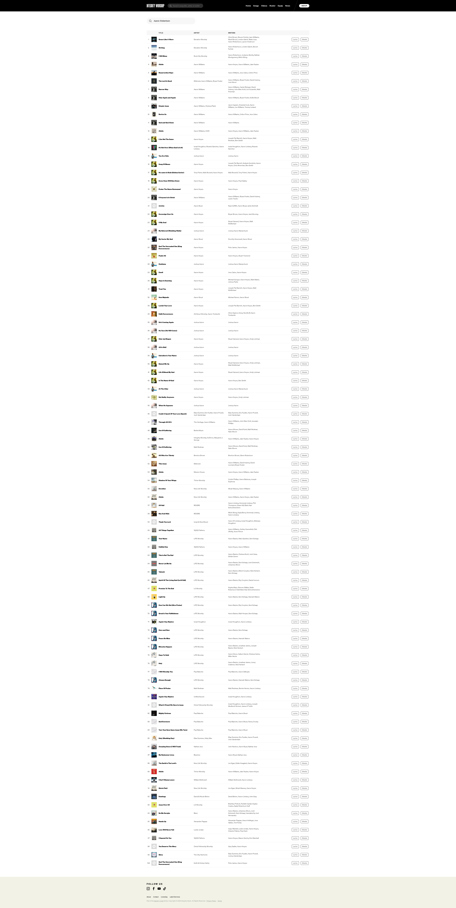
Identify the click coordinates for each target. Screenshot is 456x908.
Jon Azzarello (251, 89)
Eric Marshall (254, 838)
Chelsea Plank (210, 106)
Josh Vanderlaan (200, 415)
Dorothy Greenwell (235, 239)
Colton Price (253, 73)
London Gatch (243, 39)
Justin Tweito (233, 199)
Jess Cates (244, 73)
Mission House (199, 472)
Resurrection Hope (166, 73)
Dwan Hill (240, 505)
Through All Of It (165, 422)
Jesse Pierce (238, 531)
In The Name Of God (166, 380)
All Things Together (166, 530)
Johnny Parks (233, 282)
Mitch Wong (242, 57)
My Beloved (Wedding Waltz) (170, 231)
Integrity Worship (200, 438)
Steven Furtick (243, 37)
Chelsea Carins (254, 654)
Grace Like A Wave (166, 39)
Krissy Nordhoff (244, 313)
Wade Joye (253, 39)
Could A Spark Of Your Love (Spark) (173, 414)
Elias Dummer (199, 413)
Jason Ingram (233, 105)
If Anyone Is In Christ (167, 197)
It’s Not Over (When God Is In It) (171, 147)
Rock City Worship (200, 56)
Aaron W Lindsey (234, 521)
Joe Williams (239, 107)
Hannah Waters (254, 597)
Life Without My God (166, 372)
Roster (272, 5)
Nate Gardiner (244, 538)
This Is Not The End (166, 555)
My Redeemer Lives (166, 755)
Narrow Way (163, 89)
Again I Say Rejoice (166, 622)
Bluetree (197, 755)
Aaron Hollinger (248, 820)
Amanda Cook (244, 105)
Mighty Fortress (165, 713)
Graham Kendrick (249, 163)
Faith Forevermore (166, 314)
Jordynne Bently (248, 55)
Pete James (232, 247)
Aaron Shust (198, 239)
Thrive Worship (199, 480)
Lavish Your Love (165, 305)
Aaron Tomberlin (214, 314)
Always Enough (165, 680)
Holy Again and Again (167, 98)
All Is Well (162, 347)
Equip (280, 5)
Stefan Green (233, 556)
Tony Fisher (198, 172)
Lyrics (295, 39)
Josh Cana (253, 554)
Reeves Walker (243, 587)
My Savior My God (166, 239)
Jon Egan (231, 763)
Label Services (175, 897)
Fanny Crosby (253, 721)
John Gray (253, 796)
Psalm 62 (162, 256)
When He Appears (166, 405)
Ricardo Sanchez (212, 146)
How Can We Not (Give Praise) (170, 605)
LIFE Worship (199, 538)
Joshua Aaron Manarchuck (238, 231)
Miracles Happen (165, 647)
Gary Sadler (232, 846)
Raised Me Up (164, 364)
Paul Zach (243, 831)
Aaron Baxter (233, 538)
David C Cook (158, 901)
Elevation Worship (200, 39)
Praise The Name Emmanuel (170, 189)
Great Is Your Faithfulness (168, 613)
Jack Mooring (253, 214)
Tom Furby (238, 822)
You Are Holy (164, 156)
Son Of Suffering (165, 430)
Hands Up (162, 821)
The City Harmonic (200, 855)
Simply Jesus (164, 106)
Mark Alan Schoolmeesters (240, 506)
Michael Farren (233, 297)
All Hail (161, 505)
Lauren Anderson (248, 42)
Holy (160, 663)
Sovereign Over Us (166, 214)
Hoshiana (162, 264)
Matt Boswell (207, 172)
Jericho (161, 206)
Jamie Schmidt (252, 206)
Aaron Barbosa (244, 479)
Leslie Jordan (199, 830)
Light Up (162, 597)
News (287, 5)
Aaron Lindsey (246, 146)
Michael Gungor (234, 279)
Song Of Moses (164, 164)
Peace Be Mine (164, 638)
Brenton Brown (199, 455)
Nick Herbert (255, 571)
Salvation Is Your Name (168, 355)
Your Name (163, 538)
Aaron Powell (218, 413)
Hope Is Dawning (165, 281)
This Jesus (163, 464)
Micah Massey (233, 489)
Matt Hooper (243, 613)
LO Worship (198, 588)
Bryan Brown (233, 214)
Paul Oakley (242, 181)
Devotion (162, 489)
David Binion (232, 796)
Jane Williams (254, 37)
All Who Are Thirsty (166, 455)
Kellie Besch (254, 98)
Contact (156, 897)
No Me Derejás (164, 813)
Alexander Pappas (200, 821)
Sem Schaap (254, 538)
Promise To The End (166, 588)
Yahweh (162, 572)
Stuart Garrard (233, 221)
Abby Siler (208, 738)
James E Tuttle (247, 706)
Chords (304, 39)
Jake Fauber (254, 64)
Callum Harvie (243, 654)
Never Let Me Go (165, 563)
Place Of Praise (165, 688)
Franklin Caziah (246, 804)
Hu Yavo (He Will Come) (168, 330)
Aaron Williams (199, 64)
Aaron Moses (233, 429)
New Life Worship (200, 489)
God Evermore (164, 721)
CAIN (207, 131)
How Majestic (164, 297)
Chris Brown (232, 37)
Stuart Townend (244, 256)
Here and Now (164, 630)
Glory (161, 855)
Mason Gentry (243, 838)
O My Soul (162, 222)
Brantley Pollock (234, 804)
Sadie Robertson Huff (242, 806)
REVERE (197, 505)
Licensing (164, 897)
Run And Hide (164, 513)
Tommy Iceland (250, 107)
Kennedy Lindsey (246, 503)
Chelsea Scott (244, 554)
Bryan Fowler (217, 81)
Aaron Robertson (234, 42)
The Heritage (199, 422)
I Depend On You (165, 838)
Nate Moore (232, 431)
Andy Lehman (255, 339)
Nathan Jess (198, 746)
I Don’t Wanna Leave (166, 780)
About (149, 897)
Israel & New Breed (201, 522)
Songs (256, 5)
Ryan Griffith (232, 206)
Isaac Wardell (233, 829)
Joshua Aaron (199, 156)
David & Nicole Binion (201, 796)
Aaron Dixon (232, 654)
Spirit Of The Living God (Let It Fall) (172, 580)
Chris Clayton (233, 313)
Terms (220, 901)
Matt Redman (253, 429)
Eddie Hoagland (241, 763)
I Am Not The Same (166, 139)
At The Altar (163, 389)
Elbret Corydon (244, 571)
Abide (161, 64)
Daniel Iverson (254, 580)
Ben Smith (239, 140)
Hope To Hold (164, 655)
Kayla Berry (242, 512)
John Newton (233, 746)
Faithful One (163, 547)
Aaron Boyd (198, 206)
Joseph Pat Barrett (235, 138)
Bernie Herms (244, 688)
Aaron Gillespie (244, 672)
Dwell (161, 272)
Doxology (162, 796)
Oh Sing (162, 48)
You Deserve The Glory (167, 846)
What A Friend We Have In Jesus (171, 705)
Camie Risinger (245, 87)
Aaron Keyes (233, 64)
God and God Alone (166, 122)
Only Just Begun (165, 339)
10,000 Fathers (199, 530)
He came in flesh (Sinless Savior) (171, 172)
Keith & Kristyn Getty (201, 863)
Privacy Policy (211, 901)
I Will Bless (163, 56)
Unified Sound (199, 696)
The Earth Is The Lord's (167, 763)
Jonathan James (244, 646)
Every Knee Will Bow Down (169, 181)
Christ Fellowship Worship (203, 705)
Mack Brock (232, 39)
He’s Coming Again (166, 322)
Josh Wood (232, 82)
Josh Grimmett (253, 562)
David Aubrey (255, 80)
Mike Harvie (232, 656)
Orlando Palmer (234, 831)
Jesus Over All (164, 805)
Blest (196, 813)
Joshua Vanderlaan (235, 856)
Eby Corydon (243, 580)
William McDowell (200, 780)
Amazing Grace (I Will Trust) (170, 746)
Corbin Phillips (233, 479)
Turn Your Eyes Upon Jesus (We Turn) (173, 730)
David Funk (243, 429)
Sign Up (304, 6)
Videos (264, 5)
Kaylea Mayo (233, 587)
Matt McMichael (234, 365)
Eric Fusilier (209, 413)
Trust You (162, 289)
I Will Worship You (166, 672)
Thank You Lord (165, 522)
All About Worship (200, 314)
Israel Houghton (200, 146)
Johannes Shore (234, 565)
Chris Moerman (239, 165)
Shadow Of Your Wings (167, 480)
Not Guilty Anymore (166, 397)
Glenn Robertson (246, 455)
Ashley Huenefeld (246, 529)
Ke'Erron (210, 438)
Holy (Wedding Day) (166, 738)
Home (248, 5)
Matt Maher (255, 279)
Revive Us (162, 114)
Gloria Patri (163, 788)
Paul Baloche (198, 672)
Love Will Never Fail (166, 830)
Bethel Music (198, 430)
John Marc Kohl (240, 89)
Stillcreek (197, 81)
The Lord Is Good (165, 81)
